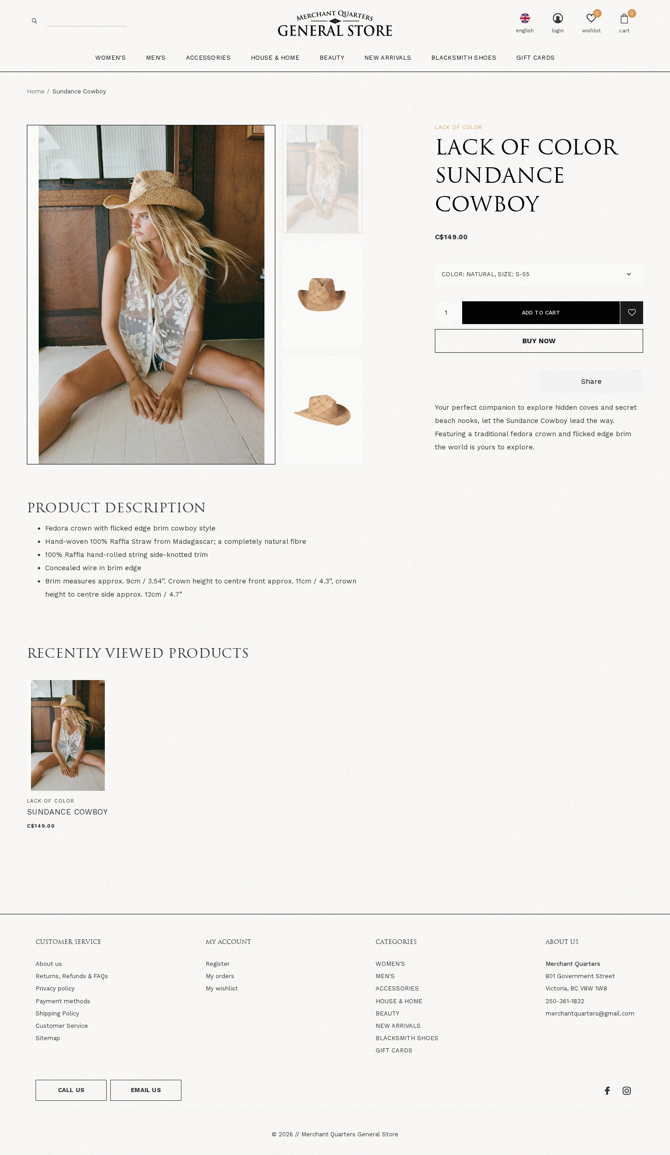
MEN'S (385, 976)
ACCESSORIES (397, 988)
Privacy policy (55, 988)
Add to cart (541, 312)
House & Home (275, 57)
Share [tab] (591, 381)
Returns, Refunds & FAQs (72, 976)
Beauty (332, 57)
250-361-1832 (565, 1001)
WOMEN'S (390, 963)
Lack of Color (458, 127)
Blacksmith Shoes (463, 57)
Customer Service (62, 1025)
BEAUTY (387, 1013)
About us (49, 963)
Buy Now (539, 341)
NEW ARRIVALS (398, 1025)
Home (36, 91)
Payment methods (63, 1001)
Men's (156, 57)
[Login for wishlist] (631, 312)
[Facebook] (607, 1091)
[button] (348, 179)
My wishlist (222, 988)
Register (218, 963)
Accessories (208, 57)
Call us (71, 1090)
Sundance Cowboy (67, 811)
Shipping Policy (57, 1013)
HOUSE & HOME (399, 1001)
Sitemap (48, 1038)
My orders (220, 976)
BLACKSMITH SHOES (407, 1038)
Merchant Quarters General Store (349, 1134)
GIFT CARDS (394, 1050)
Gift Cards (535, 57)
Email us (145, 1090)
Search (34, 20)
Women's (110, 57)
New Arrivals (387, 57)
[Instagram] (627, 1091)
